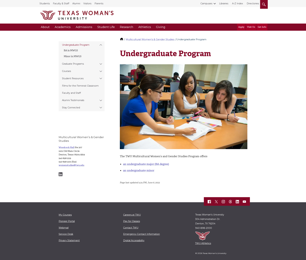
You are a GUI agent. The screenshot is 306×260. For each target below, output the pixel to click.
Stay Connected (71, 107)
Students (45, 3)
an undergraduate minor (138, 170)
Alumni (76, 3)
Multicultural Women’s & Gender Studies (150, 39)
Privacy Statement (69, 240)
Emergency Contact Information (141, 234)
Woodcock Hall (66, 147)
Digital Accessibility (133, 240)
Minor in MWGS (72, 56)
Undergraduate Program (75, 44)
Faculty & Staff (61, 3)
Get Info (262, 26)
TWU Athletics (203, 243)
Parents (99, 3)
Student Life (106, 27)
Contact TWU (130, 227)
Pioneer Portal (67, 221)
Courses (66, 71)
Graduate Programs (73, 63)
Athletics (144, 27)
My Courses (65, 214)
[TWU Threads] (230, 202)
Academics (63, 27)
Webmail (64, 227)
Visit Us (251, 26)
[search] (264, 4)
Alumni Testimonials (73, 100)
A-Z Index (237, 3)
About (45, 27)
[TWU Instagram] (223, 202)
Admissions (84, 27)
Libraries (223, 3)
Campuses (206, 3)
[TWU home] (122, 39)
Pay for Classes (131, 221)
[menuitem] (82, 50)
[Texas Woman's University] (77, 15)
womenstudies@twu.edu (71, 165)
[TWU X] (216, 201)
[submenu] (101, 45)
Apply (241, 26)
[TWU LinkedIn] (237, 202)
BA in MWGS (71, 50)
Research (126, 27)
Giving (160, 27)
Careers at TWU (132, 214)
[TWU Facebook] (209, 202)
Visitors (87, 3)
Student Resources (73, 78)
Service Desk (66, 234)
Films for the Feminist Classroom (80, 85)
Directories (253, 3)
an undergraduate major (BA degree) (146, 164)
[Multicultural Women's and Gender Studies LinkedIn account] (60, 174)
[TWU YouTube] (244, 201)
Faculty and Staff (71, 92)
